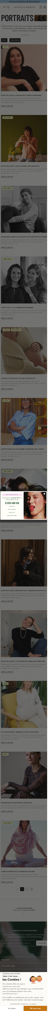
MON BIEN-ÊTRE (11, 515)
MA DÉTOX (12, 512)
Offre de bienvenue (12, 494)
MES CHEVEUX (12, 509)
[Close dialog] (44, 493)
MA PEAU (11, 506)
